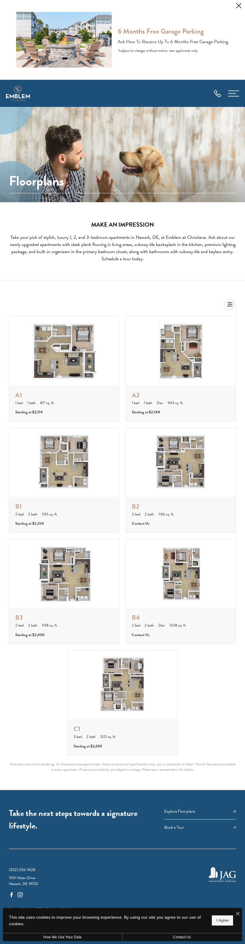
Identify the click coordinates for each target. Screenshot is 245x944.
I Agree (222, 920)
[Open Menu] (233, 93)
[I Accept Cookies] (238, 913)
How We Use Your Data (62, 937)
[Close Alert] (238, 6)
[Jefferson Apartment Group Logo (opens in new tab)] (222, 874)
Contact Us (182, 937)
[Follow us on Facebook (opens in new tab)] (11, 894)
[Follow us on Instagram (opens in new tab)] (20, 894)
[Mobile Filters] (230, 304)
